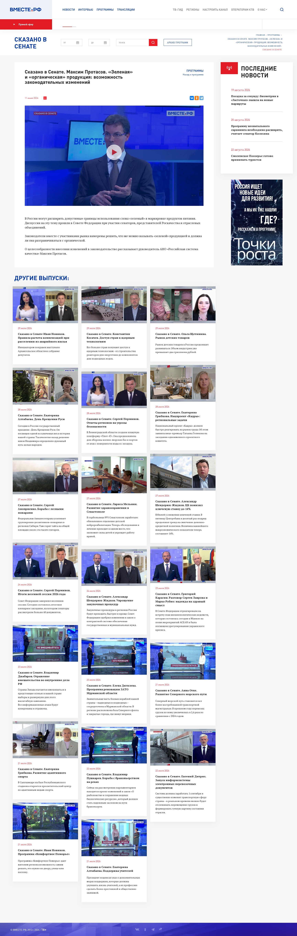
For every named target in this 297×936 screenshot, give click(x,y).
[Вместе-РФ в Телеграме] (279, 24)
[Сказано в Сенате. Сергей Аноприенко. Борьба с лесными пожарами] (45, 476)
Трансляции (126, 9)
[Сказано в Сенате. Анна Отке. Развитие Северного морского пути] (183, 661)
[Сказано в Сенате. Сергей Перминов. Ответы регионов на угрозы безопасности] (114, 390)
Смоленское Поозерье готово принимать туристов (252, 158)
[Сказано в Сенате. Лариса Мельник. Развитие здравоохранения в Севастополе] (114, 474)
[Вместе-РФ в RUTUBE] (285, 24)
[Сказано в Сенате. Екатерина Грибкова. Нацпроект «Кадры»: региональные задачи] (183, 383)
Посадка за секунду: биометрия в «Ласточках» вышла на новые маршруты (254, 100)
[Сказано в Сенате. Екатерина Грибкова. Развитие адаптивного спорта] (45, 739)
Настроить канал (215, 9)
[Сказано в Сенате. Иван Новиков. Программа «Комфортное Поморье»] (45, 821)
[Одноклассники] (197, 98)
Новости (68, 9)
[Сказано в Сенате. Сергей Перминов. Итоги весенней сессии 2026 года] (45, 561)
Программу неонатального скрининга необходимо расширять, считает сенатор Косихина (257, 129)
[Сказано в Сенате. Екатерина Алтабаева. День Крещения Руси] (45, 386)
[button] (282, 10)
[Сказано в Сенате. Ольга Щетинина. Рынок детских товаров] (183, 304)
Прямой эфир (26, 24)
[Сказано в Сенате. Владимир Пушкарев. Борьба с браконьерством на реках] (114, 745)
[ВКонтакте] (192, 98)
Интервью (85, 9)
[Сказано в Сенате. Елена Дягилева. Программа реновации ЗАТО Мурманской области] (114, 656)
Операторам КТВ (242, 9)
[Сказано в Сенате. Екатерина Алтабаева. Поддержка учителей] (114, 837)
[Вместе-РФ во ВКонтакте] (267, 24)
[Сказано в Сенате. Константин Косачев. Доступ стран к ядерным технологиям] (114, 304)
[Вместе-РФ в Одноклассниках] (274, 24)
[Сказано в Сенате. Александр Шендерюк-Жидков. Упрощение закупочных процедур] (114, 567)
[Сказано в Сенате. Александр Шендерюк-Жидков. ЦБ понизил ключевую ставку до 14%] (183, 472)
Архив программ (177, 42)
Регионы (192, 9)
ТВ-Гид (178, 9)
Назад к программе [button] (193, 74)
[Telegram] (201, 98)
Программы (105, 9)
